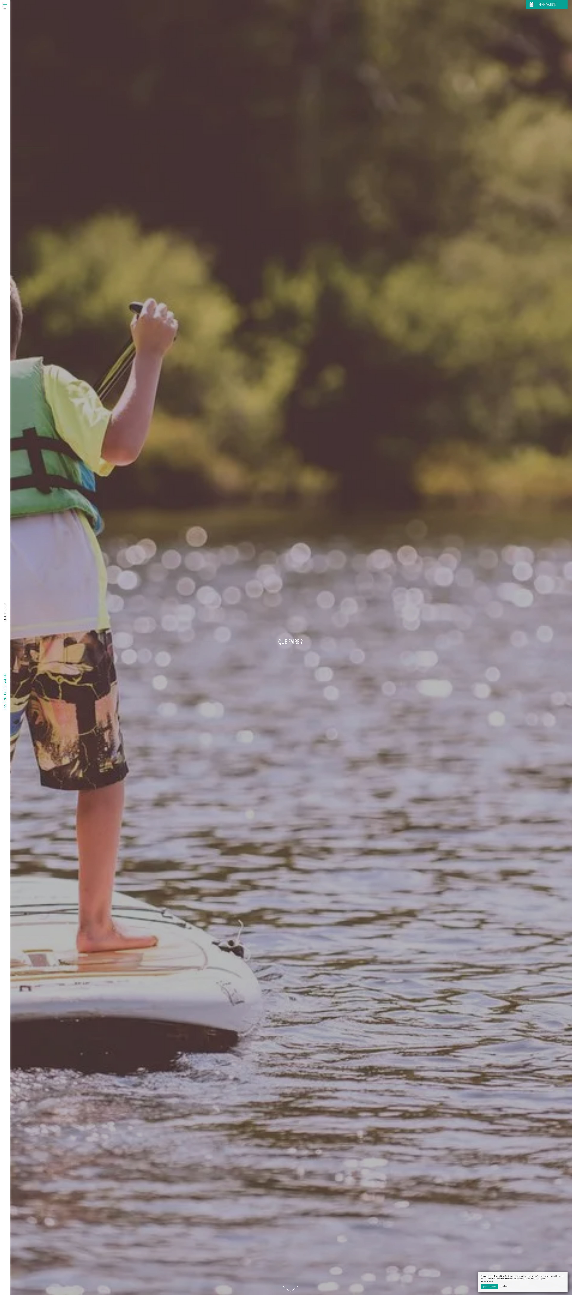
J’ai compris (489, 1286)
